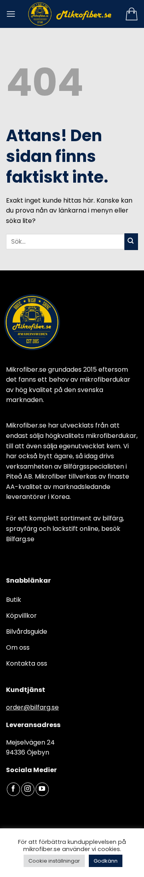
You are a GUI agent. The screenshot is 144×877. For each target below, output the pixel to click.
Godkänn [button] (106, 861)
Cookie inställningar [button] (54, 861)
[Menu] (11, 14)
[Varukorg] (131, 14)
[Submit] (131, 241)
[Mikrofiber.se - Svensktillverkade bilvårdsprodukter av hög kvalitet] (70, 14)
